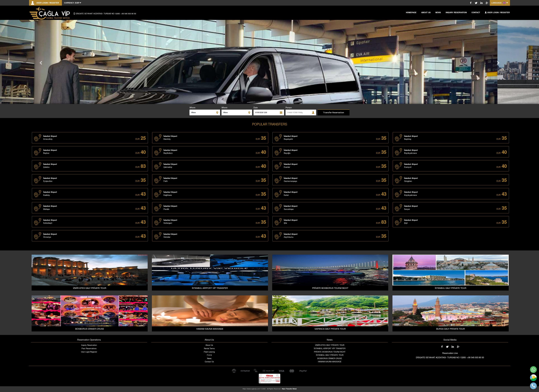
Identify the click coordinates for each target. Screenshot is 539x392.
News (209, 358)
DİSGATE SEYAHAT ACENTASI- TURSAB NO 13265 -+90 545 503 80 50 (105, 13)
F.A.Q (209, 355)
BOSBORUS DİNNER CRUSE (329, 358)
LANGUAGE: (496, 3)
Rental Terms (209, 348)
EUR (137, 138)
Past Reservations (89, 348)
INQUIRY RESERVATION (456, 12)
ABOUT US (426, 12)
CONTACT (475, 12)
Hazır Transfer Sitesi (289, 389)
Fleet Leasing (209, 352)
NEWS (438, 12)
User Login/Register (89, 352)
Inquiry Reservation (89, 345)
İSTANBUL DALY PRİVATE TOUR (329, 355)
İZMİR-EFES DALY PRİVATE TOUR (329, 345)
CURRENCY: (69, 3)
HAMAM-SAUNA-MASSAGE (330, 361)
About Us (209, 345)
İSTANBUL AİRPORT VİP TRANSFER (329, 348)
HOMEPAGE (411, 12)
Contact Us (209, 361)
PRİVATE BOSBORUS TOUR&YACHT (329, 352)
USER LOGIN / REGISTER (47, 3)
